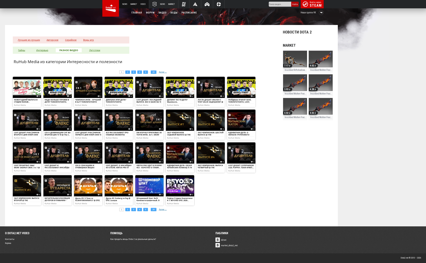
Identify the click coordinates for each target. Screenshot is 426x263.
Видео (163, 12)
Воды (174, 12)
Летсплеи (94, 50)
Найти (295, 4)
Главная (136, 12)
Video (143, 4)
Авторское (52, 39)
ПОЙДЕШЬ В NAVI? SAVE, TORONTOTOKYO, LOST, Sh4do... (239, 101)
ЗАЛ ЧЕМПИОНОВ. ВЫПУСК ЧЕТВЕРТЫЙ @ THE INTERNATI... (210, 167)
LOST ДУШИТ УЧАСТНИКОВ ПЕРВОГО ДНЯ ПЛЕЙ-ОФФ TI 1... (88, 134)
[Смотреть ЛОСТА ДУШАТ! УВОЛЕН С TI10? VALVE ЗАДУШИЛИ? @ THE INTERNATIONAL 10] (211, 87)
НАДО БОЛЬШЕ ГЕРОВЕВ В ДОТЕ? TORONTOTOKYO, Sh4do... (57, 101)
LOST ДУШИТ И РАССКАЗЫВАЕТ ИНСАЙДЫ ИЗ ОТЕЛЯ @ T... (57, 167)
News (124, 4)
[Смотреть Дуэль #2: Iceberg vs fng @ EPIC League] (119, 185)
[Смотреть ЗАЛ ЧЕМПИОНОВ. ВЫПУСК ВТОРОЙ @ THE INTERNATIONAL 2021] (27, 185)
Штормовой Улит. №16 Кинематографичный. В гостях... (147, 200)
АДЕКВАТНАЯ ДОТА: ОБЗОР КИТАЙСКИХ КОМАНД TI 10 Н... (179, 167)
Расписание (189, 12)
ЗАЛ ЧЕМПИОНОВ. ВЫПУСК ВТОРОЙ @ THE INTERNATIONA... (26, 200)
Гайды (21, 50)
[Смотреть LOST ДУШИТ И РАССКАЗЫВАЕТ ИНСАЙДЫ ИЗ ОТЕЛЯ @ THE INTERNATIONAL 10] (57, 153)
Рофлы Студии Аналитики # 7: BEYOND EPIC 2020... (180, 199)
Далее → (163, 72)
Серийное (71, 39)
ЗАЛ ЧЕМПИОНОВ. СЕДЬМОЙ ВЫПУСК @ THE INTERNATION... (179, 134)
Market (133, 4)
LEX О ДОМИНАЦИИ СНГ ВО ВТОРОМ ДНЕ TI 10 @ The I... (58, 133)
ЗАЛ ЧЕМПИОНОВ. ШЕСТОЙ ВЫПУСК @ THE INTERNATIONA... (210, 134)
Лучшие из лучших (29, 39)
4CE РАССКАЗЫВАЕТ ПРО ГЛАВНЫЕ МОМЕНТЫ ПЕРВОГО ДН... (117, 134)
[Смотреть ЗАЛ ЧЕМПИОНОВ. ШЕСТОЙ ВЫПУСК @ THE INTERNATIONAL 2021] (211, 120)
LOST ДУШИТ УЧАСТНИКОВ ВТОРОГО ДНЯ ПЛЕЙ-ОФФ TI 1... (26, 134)
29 (154, 72)
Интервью (42, 50)
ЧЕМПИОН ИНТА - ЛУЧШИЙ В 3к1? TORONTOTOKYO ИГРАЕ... (88, 101)
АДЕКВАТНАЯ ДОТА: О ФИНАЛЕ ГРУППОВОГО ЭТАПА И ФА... (238, 134)
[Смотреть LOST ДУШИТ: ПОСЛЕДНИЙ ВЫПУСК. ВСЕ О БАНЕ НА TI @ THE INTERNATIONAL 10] (149, 87)
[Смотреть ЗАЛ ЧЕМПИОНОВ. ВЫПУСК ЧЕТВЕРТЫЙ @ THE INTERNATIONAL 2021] (211, 153)
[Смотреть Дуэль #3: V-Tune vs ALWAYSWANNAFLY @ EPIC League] (88, 185)
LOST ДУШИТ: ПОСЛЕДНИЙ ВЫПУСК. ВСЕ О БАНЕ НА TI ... (148, 101)
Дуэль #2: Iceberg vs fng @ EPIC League (118, 199)
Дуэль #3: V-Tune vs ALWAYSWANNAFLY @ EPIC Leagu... (87, 200)
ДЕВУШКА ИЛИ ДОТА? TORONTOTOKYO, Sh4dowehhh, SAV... (116, 101)
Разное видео (68, 50)
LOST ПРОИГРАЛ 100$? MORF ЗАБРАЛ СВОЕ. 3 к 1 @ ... (27, 167)
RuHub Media (20, 105)
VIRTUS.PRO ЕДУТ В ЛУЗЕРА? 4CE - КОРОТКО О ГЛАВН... (149, 166)
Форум (150, 12)
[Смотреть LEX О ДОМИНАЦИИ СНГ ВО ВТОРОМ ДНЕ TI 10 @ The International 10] (57, 120)
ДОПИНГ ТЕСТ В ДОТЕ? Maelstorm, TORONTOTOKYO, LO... (177, 101)
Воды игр (88, 39)
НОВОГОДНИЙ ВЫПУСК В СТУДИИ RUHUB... (25, 100)
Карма (8, 243)
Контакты (9, 239)
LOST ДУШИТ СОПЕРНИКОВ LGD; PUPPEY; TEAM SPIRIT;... (241, 166)
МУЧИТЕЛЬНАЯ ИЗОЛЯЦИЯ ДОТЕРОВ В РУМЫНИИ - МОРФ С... (57, 200)
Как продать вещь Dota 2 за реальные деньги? (133, 239)
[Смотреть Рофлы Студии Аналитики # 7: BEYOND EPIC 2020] (180, 185)
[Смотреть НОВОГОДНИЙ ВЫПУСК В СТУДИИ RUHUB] (27, 87)
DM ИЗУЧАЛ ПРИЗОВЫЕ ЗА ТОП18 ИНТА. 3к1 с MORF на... (149, 134)
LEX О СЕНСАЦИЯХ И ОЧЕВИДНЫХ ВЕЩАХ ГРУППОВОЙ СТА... (84, 167)
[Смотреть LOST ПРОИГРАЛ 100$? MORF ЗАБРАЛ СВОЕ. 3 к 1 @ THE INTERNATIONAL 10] (27, 153)
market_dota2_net (229, 245)
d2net (223, 240)
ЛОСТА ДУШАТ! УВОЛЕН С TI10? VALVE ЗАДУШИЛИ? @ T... (210, 101)
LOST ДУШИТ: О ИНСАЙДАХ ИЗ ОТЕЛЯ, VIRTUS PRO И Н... (118, 167)
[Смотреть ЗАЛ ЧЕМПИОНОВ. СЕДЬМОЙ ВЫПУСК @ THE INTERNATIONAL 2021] (180, 120)
